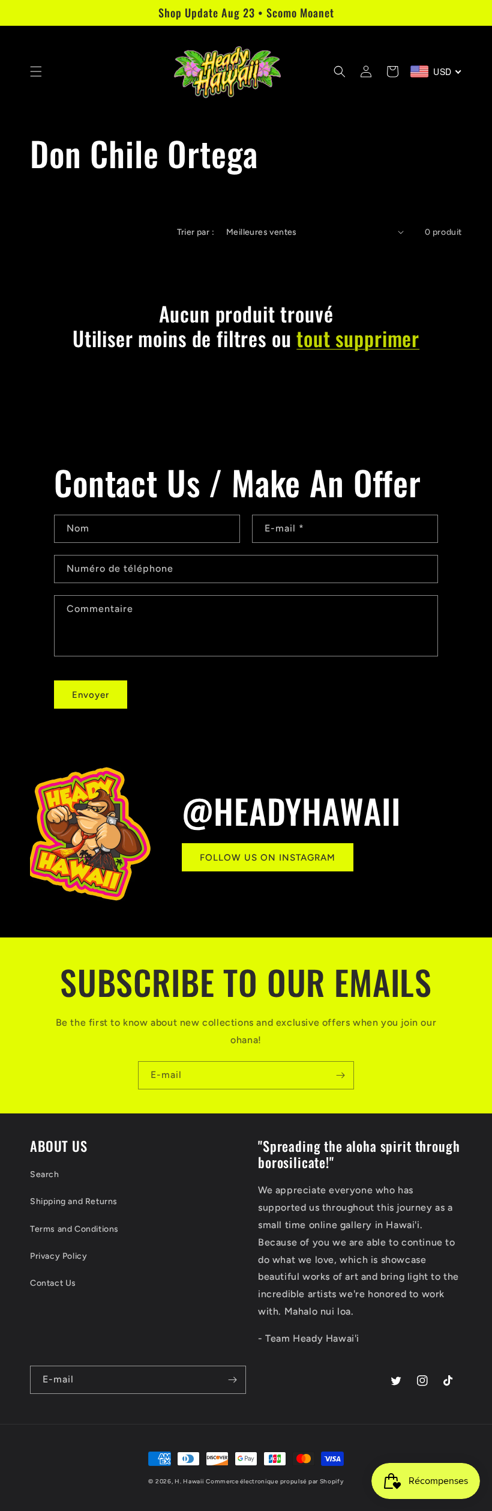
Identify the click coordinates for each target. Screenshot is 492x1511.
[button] (36, 71)
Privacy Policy (58, 1256)
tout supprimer (357, 338)
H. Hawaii (189, 1481)
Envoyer (90, 694)
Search (44, 1174)
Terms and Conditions (74, 1229)
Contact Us (53, 1283)
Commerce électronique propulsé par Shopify (274, 1481)
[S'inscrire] (340, 1075)
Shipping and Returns (74, 1201)
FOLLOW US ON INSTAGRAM (267, 857)
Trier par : (195, 232)
